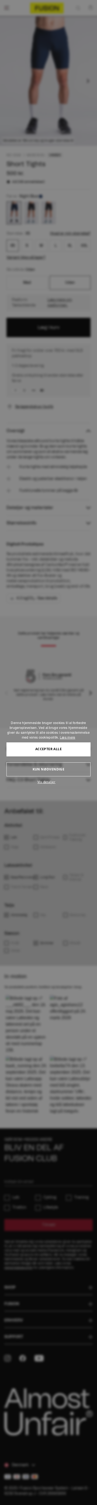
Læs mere (67, 737)
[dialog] (48, 752)
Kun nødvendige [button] (49, 769)
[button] (48, 782)
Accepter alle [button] (48, 749)
